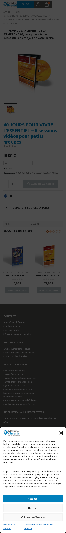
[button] (61, 433)
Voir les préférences (33, 517)
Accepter (33, 498)
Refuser (33, 507)
